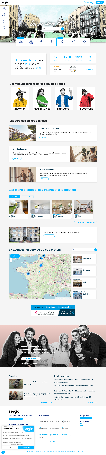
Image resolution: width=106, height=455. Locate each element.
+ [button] (10, 259)
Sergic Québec (41, 427)
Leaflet (56, 298)
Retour (15, 256)
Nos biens (60, 38)
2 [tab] (24, 241)
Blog (27, 451)
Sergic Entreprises (66, 419)
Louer (28, 197)
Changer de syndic (42, 441)
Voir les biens (49, 236)
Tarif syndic (64, 434)
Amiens (82, 427)
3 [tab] (25, 241)
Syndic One (64, 427)
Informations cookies (44, 451)
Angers (81, 425)
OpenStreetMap (63, 298)
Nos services (20, 38)
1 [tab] (23, 241)
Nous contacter (88, 2)
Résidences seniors (54, 427)
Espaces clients (16, 418)
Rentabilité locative (54, 441)
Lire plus (44, 402)
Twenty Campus (53, 419)
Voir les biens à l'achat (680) (86, 222)
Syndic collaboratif (54, 434)
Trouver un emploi (31, 358)
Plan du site (36, 451)
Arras (81, 428)
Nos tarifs (31, 451)
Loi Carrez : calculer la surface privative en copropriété (73, 385)
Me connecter (99, 2)
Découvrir (44, 137)
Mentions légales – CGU (78, 451)
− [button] (10, 261)
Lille (81, 423)
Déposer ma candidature (28, 363)
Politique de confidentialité (66, 451)
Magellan (40, 419)
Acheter (14, 197)
